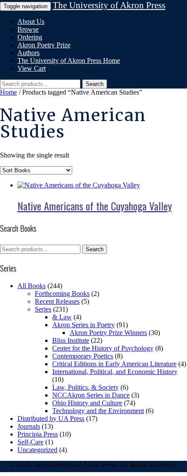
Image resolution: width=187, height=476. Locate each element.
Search (95, 84)
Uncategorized (37, 449)
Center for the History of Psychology (103, 348)
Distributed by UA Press (50, 418)
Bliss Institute (70, 340)
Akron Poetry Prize (43, 45)
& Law (62, 317)
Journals (28, 426)
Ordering (29, 37)
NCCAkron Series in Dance (91, 395)
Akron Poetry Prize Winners (108, 332)
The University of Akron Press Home (68, 60)
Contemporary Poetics (82, 356)
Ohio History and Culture (87, 403)
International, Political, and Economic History (114, 371)
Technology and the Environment (98, 410)
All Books (31, 285)
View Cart (31, 68)
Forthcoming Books (62, 293)
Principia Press (37, 434)
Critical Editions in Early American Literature (114, 364)
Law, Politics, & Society (85, 387)
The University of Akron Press (109, 5)
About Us (30, 21)
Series (43, 309)
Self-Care (30, 442)
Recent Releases (57, 301)
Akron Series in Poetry (83, 324)
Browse (28, 29)
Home (8, 92)
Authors (28, 52)
